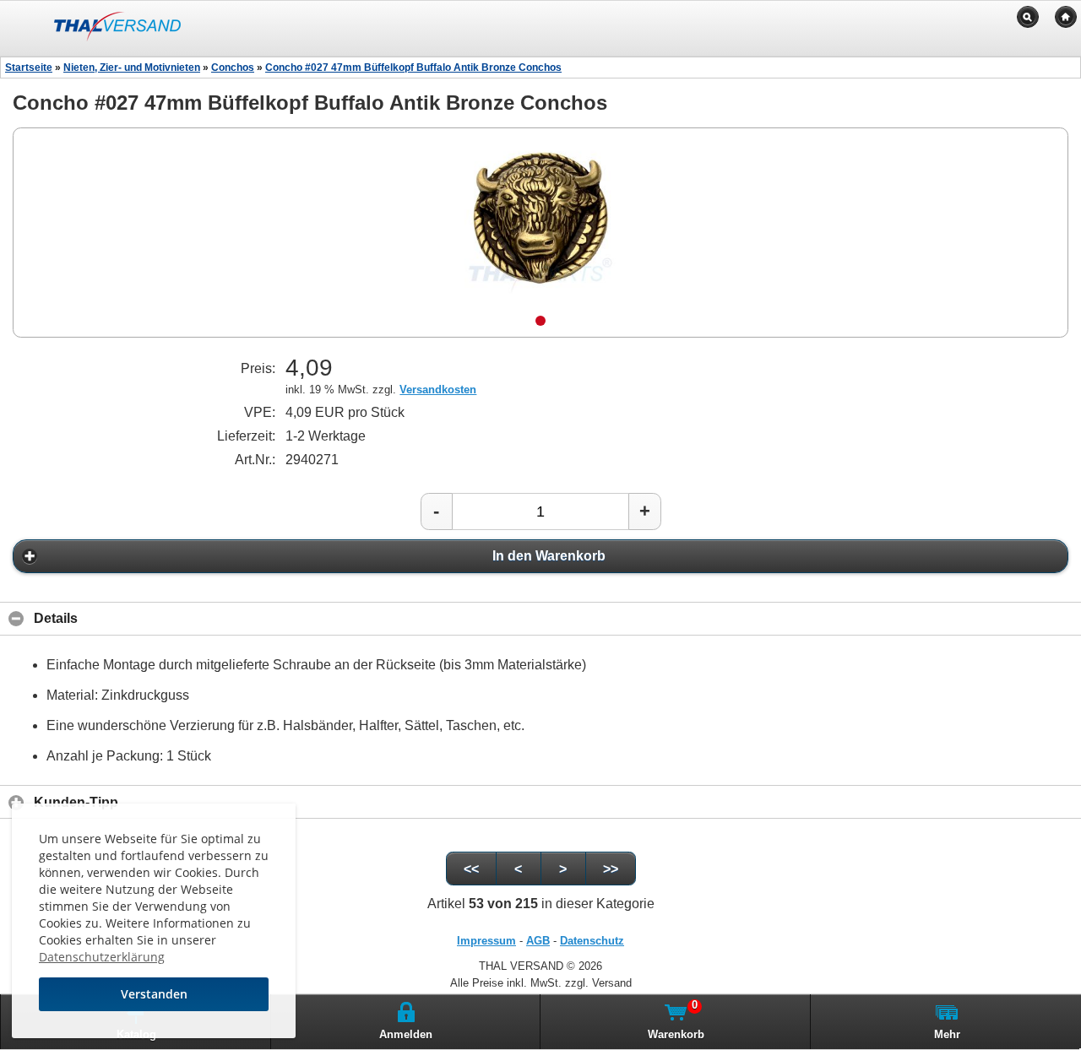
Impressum (486, 940)
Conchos (232, 67)
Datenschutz (592, 940)
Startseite (28, 67)
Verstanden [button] (154, 994)
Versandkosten (437, 389)
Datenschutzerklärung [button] (102, 957)
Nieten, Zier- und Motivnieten (131, 67)
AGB (538, 940)
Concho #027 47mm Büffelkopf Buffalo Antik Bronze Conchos (413, 67)
